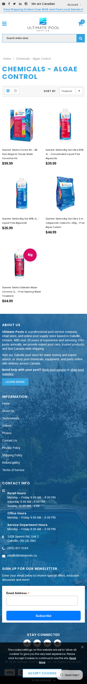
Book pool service (54, 369)
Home (7, 58)
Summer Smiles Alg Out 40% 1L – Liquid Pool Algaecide (20, 220)
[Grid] (8, 90)
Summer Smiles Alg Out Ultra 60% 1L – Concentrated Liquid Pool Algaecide (64, 154)
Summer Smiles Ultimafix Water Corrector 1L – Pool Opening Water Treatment (21, 291)
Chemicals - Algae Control (33, 58)
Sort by (50, 91)
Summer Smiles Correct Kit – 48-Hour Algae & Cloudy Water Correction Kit (20, 154)
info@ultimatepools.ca (22, 555)
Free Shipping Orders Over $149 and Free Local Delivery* (43, 9)
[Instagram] (26, 3)
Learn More (15, 381)
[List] (15, 90)
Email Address (17, 593)
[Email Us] (3, 3)
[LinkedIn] (20, 3)
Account (72, 4)
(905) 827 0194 (17, 548)
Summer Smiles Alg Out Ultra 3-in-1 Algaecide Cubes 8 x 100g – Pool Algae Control (65, 222)
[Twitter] (14, 3)
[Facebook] (9, 3)
